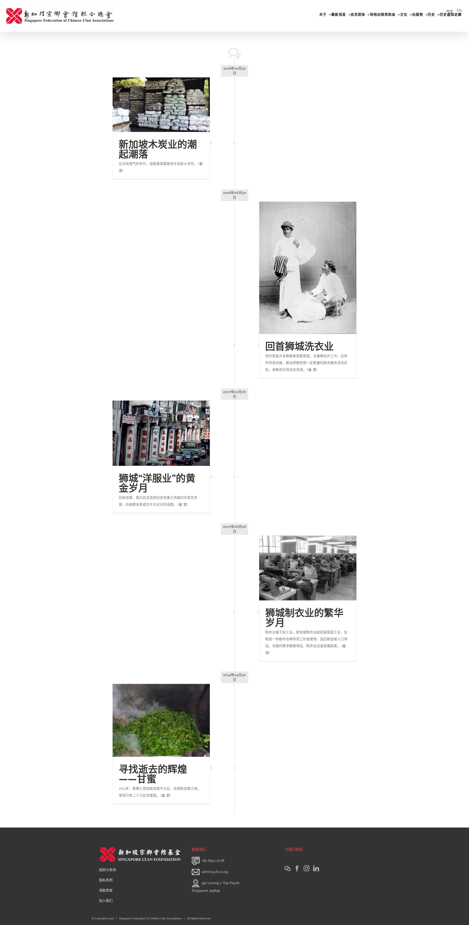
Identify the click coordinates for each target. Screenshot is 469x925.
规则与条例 (107, 870)
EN (459, 10)
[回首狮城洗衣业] (307, 268)
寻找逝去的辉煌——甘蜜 (153, 774)
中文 (449, 11)
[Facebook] (297, 868)
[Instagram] (306, 868)
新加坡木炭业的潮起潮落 (158, 149)
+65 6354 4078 (213, 860)
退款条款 (106, 890)
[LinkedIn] (316, 868)
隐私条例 (106, 880)
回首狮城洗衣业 (299, 346)
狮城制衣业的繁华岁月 (304, 617)
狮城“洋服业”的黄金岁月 (157, 483)
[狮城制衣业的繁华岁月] (307, 568)
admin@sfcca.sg (215, 872)
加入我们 (106, 901)
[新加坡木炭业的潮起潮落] (161, 104)
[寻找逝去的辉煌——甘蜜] (161, 720)
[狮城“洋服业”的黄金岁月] (161, 433)
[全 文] (312, 370)
